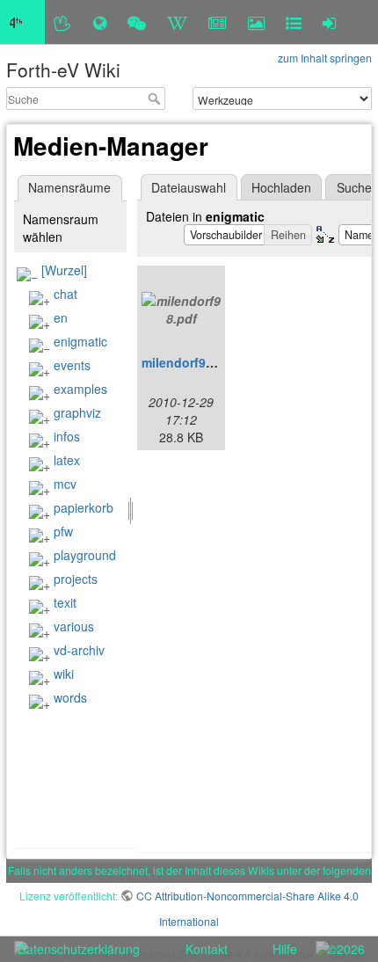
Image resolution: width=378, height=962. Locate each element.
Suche (156, 98)
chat (65, 293)
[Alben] (256, 22)
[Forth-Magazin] (218, 22)
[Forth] (63, 22)
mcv (65, 483)
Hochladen (281, 187)
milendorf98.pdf (189, 362)
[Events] (137, 22)
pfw (63, 531)
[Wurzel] (64, 270)
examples (80, 388)
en (61, 317)
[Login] (329, 22)
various (74, 626)
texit (65, 602)
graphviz (77, 412)
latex (67, 460)
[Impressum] (293, 22)
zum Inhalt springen (325, 57)
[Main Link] (22, 22)
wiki (64, 673)
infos (67, 436)
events (72, 365)
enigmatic (80, 341)
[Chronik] (99, 22)
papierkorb (83, 507)
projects (76, 578)
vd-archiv (79, 650)
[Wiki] (177, 22)
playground (85, 555)
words (70, 697)
